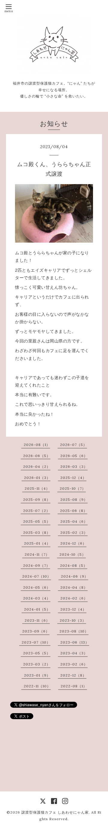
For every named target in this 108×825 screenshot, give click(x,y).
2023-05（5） (36, 653)
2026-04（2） (36, 466)
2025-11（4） (37, 488)
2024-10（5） (72, 554)
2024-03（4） (36, 598)
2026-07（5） (73, 444)
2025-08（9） (74, 499)
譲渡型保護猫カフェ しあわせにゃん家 (55, 812)
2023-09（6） (36, 631)
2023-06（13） (74, 642)
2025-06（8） (73, 510)
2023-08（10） (73, 631)
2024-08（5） (73, 565)
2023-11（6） (37, 620)
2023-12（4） (73, 609)
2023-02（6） (74, 664)
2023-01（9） (37, 675)
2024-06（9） (74, 576)
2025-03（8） (36, 532)
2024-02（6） (74, 598)
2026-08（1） (37, 444)
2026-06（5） (36, 455)
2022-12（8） (73, 675)
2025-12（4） (73, 477)
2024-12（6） (73, 543)
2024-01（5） (37, 609)
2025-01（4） (37, 543)
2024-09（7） (36, 565)
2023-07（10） (36, 642)
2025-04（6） (74, 521)
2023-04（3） (74, 653)
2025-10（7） (73, 488)
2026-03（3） (74, 466)
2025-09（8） (36, 499)
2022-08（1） (74, 686)
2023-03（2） (36, 664)
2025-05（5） (36, 521)
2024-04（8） (74, 587)
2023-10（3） (73, 620)
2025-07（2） (36, 510)
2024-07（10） (36, 576)
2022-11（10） (37, 686)
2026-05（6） (74, 455)
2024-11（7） (37, 554)
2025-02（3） (74, 532)
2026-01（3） (37, 477)
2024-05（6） (36, 587)
